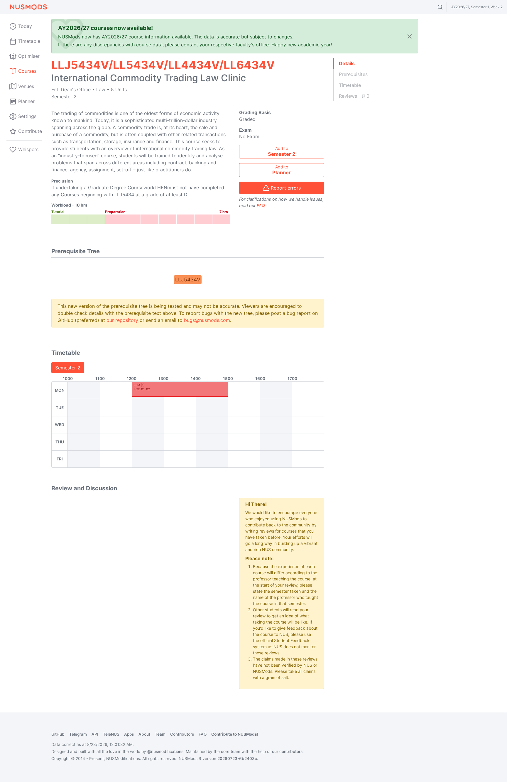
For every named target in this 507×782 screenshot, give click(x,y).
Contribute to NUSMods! (234, 734)
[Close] (409, 36)
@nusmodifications (165, 751)
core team (230, 751)
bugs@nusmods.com (207, 320)
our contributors (287, 751)
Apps (129, 734)
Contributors (182, 734)
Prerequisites (353, 74)
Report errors (286, 188)
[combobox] (445, 7)
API (95, 734)
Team (160, 734)
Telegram (78, 734)
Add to (281, 151)
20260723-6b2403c (237, 758)
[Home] (28, 7)
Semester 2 (67, 368)
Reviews (354, 96)
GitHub (58, 734)
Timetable (350, 85)
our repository (122, 320)
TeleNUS (111, 734)
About (144, 734)
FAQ (261, 205)
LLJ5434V (187, 279)
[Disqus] (140, 571)
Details (347, 63)
